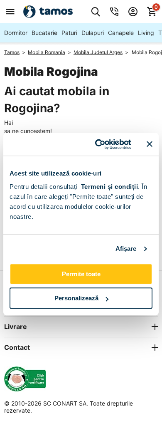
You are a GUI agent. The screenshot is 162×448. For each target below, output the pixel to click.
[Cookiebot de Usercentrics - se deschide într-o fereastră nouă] (98, 144)
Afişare (126, 248)
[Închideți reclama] (149, 144)
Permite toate (81, 273)
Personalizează (76, 298)
